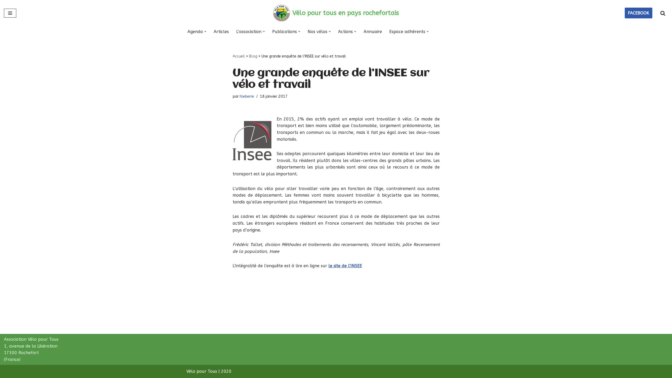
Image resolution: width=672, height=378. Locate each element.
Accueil (239, 56)
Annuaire (373, 31)
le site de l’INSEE (345, 265)
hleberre (247, 96)
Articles (221, 31)
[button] (205, 31)
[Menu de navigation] (10, 13)
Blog (253, 56)
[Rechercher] (662, 13)
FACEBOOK (638, 12)
